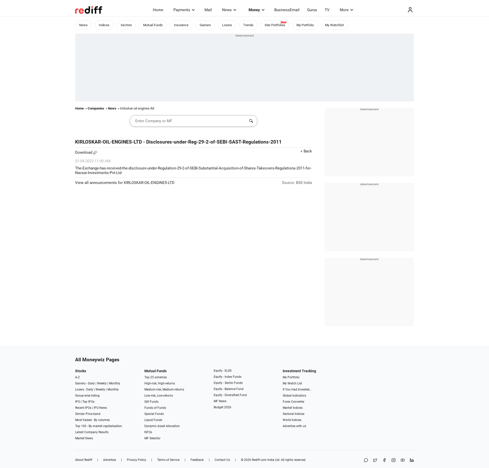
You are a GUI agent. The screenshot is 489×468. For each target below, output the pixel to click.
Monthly (114, 383)
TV (327, 10)
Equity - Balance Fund (228, 389)
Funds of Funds (155, 408)
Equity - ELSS (223, 370)
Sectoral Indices (293, 414)
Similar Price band (87, 414)
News (227, 10)
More (344, 10)
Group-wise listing (87, 395)
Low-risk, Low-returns (158, 395)
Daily (91, 383)
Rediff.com (259, 460)
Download (84, 152)
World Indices (292, 420)
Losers (227, 25)
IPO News (100, 408)
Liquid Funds (153, 420)
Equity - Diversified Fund (230, 395)
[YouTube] (403, 460)
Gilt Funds (151, 401)
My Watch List (292, 383)
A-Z (77, 377)
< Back (306, 151)
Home (158, 10)
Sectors (126, 25)
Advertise (109, 460)
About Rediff (83, 460)
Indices (104, 25)
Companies (96, 108)
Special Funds (154, 414)
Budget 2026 (222, 407)
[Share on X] (375, 460)
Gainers (205, 25)
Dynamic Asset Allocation (162, 426)
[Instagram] (393, 460)
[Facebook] (384, 460)
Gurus (312, 10)
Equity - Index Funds (227, 377)
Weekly (102, 383)
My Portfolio (305, 25)
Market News (84, 438)
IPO (77, 401)
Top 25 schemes (155, 377)
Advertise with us (294, 426)
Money (254, 10)
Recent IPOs (83, 408)
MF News (220, 401)
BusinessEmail (287, 10)
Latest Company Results (91, 432)
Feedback (197, 460)
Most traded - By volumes (92, 420)
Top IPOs (88, 401)
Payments (181, 10)
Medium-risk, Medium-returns (164, 389)
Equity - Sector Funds (228, 383)
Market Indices (293, 408)
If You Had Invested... (297, 389)
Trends (248, 25)
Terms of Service (168, 460)
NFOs (148, 432)
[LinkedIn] (412, 460)
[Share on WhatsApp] (366, 460)
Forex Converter (293, 401)
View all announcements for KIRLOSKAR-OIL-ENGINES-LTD (124, 182)
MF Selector (152, 438)
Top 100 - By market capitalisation (98, 426)
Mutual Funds (153, 25)
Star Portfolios (275, 25)
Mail (208, 10)
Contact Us (222, 460)
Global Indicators (294, 395)
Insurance (181, 25)
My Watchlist (334, 25)
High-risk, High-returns (159, 383)
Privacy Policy (136, 460)
